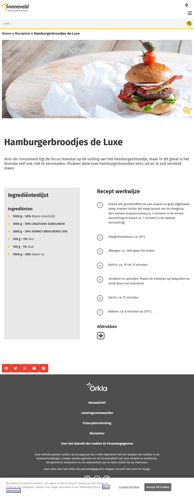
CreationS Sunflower (48, 224)
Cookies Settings (129, 486)
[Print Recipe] (101, 335)
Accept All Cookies (157, 486)
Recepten (22, 33)
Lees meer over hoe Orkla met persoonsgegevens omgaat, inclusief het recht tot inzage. (97, 469)
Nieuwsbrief (97, 402)
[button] (6, 368)
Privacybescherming (97, 423)
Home (6, 33)
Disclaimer (97, 433)
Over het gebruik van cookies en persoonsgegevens (97, 443)
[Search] (189, 23)
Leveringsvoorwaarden (97, 413)
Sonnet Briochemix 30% (49, 231)
